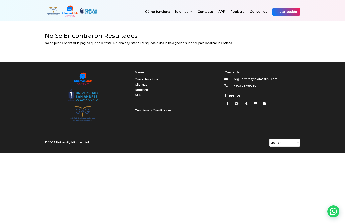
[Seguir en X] (246, 103)
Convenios (258, 12)
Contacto (205, 12)
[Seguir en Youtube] (255, 103)
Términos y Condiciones (153, 110)
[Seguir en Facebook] (227, 103)
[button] (333, 211)
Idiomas (181, 12)
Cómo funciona (157, 12)
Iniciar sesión (286, 12)
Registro (237, 12)
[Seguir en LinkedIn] (264, 103)
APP (221, 12)
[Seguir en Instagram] (237, 103)
